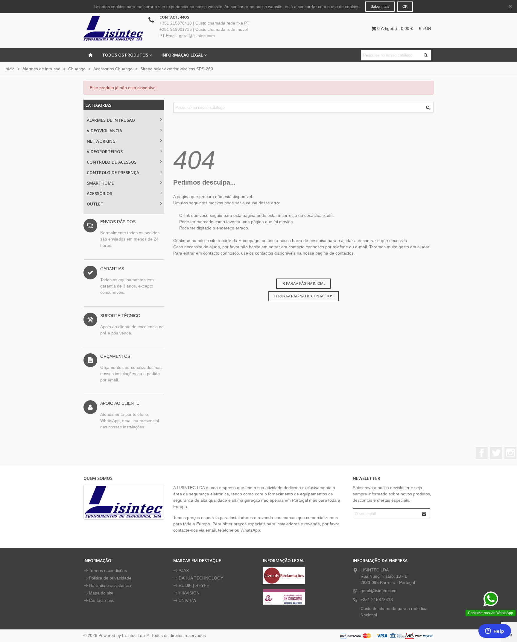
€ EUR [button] (425, 28)
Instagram (510, 453)
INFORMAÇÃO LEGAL (182, 55)
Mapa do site (101, 593)
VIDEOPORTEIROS (105, 151)
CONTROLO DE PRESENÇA (113, 172)
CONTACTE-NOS (174, 17)
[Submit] (424, 514)
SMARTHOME (100, 183)
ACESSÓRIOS (99, 193)
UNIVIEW (187, 600)
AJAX (184, 570)
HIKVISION (189, 593)
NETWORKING (101, 141)
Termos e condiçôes (108, 570)
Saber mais (380, 6)
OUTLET (95, 204)
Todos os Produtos (125, 55)
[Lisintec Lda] (113, 28)
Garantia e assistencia (110, 585)
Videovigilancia (104, 130)
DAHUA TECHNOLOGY (201, 578)
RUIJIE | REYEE (194, 585)
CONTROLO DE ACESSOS (111, 162)
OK (404, 6)
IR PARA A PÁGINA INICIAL (304, 284)
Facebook (482, 453)
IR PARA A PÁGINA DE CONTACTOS (303, 296)
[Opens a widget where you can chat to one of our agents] (494, 631)
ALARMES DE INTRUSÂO (111, 120)
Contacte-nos (101, 600)
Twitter (496, 453)
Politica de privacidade (110, 578)
